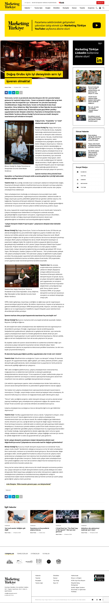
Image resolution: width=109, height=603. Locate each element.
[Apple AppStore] (99, 577)
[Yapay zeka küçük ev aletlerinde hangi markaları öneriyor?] (81, 145)
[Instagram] (97, 600)
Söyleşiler (66, 8)
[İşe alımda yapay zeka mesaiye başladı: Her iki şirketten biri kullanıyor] (81, 154)
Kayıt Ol (55, 583)
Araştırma (91, 8)
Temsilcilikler (22, 553)
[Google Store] (99, 581)
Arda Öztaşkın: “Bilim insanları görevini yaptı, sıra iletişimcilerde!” (28, 484)
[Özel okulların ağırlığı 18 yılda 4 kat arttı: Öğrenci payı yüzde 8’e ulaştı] (81, 138)
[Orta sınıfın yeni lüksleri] (88, 77)
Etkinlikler (56, 8)
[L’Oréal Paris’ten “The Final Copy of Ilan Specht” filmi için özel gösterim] (67, 516)
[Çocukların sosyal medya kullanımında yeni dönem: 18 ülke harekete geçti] (81, 118)
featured (8, 490)
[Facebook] (93, 600)
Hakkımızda (74, 575)
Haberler (27, 8)
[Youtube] (100, 600)
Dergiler (47, 8)
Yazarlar (82, 8)
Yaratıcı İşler (38, 8)
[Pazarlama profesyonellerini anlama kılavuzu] (41, 516)
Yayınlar (45, 553)
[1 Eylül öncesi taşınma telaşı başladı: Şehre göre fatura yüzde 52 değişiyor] (81, 99)
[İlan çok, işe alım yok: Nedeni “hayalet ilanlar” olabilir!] (81, 109)
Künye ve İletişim (76, 578)
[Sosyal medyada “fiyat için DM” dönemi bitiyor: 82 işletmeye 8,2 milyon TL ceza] (81, 89)
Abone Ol (100, 2)
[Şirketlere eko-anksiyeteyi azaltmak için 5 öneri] (92, 516)
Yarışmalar (9, 553)
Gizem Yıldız (8, 87)
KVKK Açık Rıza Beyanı (78, 580)
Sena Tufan (7, 532)
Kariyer (74, 8)
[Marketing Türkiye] (13, 5)
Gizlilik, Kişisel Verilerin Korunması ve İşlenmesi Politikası (78, 589)
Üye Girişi (56, 580)
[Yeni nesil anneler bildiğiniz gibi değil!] (16, 516)
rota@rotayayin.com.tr (11, 593)
